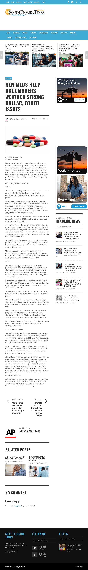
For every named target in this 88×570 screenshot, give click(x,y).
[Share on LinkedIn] (47, 119)
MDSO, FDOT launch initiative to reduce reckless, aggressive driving (73, 250)
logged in (18, 506)
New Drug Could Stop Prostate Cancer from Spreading (37, 459)
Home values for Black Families (74, 546)
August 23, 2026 (50, 53)
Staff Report (71, 549)
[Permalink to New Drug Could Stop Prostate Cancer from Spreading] (39, 472)
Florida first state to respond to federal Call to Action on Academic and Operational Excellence (72, 235)
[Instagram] (72, 2)
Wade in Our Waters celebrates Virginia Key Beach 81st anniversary (70, 47)
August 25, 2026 (70, 241)
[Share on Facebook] (40, 119)
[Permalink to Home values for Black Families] (62, 547)
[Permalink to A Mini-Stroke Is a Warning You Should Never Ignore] (15, 471)
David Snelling (12, 53)
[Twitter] (76, 2)
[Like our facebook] (34, 554)
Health (8, 78)
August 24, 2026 (23, 53)
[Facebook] (68, 2)
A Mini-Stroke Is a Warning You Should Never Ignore (15, 458)
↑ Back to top (79, 567)
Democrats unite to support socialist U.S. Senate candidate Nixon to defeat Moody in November (43, 48)
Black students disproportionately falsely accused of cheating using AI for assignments (16, 48)
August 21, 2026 (76, 51)
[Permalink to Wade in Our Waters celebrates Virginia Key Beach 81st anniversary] (71, 59)
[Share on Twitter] (43, 119)
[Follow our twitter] (34, 548)
